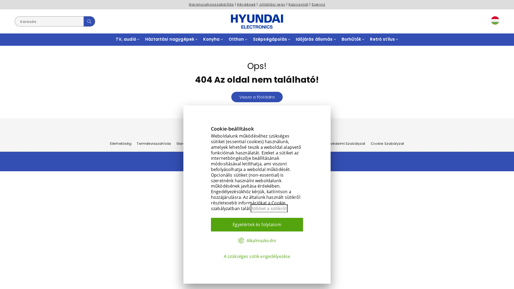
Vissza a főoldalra (257, 97)
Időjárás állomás (315, 39)
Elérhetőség (121, 143)
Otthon (237, 39)
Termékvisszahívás (154, 143)
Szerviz (318, 4)
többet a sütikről (269, 208)
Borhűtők (352, 39)
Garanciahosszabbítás (211, 4)
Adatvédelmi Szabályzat (343, 143)
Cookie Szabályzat (387, 143)
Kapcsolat (298, 4)
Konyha (212, 39)
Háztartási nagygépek (170, 39)
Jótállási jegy (272, 4)
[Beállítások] (494, 21)
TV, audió (126, 39)
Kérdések (246, 4)
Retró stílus (383, 39)
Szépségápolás (270, 39)
